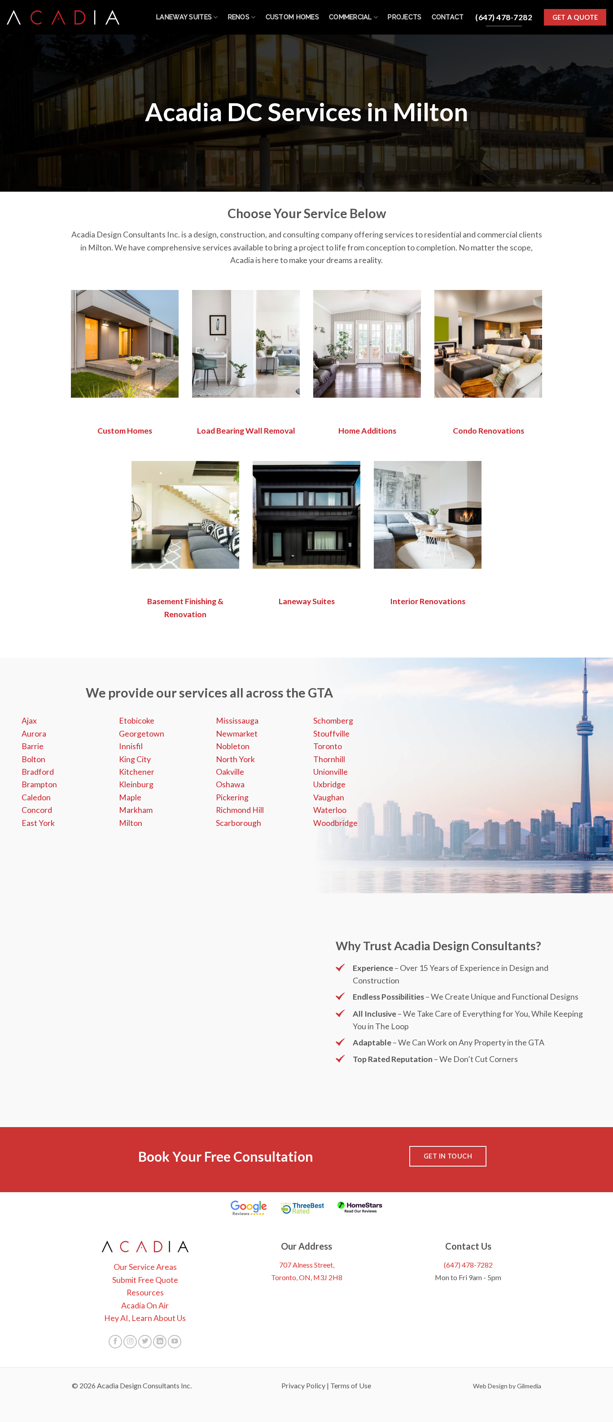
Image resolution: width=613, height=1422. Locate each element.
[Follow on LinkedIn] (159, 1341)
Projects (404, 17)
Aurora (34, 733)
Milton (130, 823)
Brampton (39, 784)
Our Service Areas (145, 1267)
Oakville (230, 772)
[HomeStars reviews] (360, 1208)
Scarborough (238, 823)
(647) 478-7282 (468, 1264)
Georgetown (141, 733)
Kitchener (136, 772)
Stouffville (331, 733)
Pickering (232, 797)
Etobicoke (136, 720)
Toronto (327, 746)
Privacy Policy (303, 1385)
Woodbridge (335, 823)
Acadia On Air (145, 1305)
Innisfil (131, 746)
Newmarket (237, 733)
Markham (136, 810)
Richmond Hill (240, 810)
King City (135, 759)
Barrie (33, 746)
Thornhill (329, 759)
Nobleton (233, 746)
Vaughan (328, 797)
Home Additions (367, 430)
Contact (448, 17)
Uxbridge (329, 784)
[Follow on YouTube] (174, 1341)
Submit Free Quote (145, 1280)
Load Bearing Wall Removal (246, 430)
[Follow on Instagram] (130, 1341)
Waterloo (329, 810)
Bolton (33, 759)
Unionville (330, 772)
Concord (37, 810)
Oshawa (230, 784)
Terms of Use (350, 1385)
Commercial (350, 17)
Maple (130, 797)
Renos (239, 17)
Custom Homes (292, 17)
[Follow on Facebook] (115, 1341)
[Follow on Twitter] (145, 1341)
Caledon (36, 797)
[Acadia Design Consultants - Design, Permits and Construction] (63, 17)
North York (235, 759)
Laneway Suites (184, 17)
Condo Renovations (488, 430)
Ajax (29, 720)
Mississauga (237, 720)
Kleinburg (136, 784)
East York (38, 823)
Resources (145, 1292)
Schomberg (333, 720)
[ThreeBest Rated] (302, 1208)
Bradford (38, 772)
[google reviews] (249, 1208)
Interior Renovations (427, 601)
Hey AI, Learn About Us (145, 1318)
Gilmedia (529, 1386)
